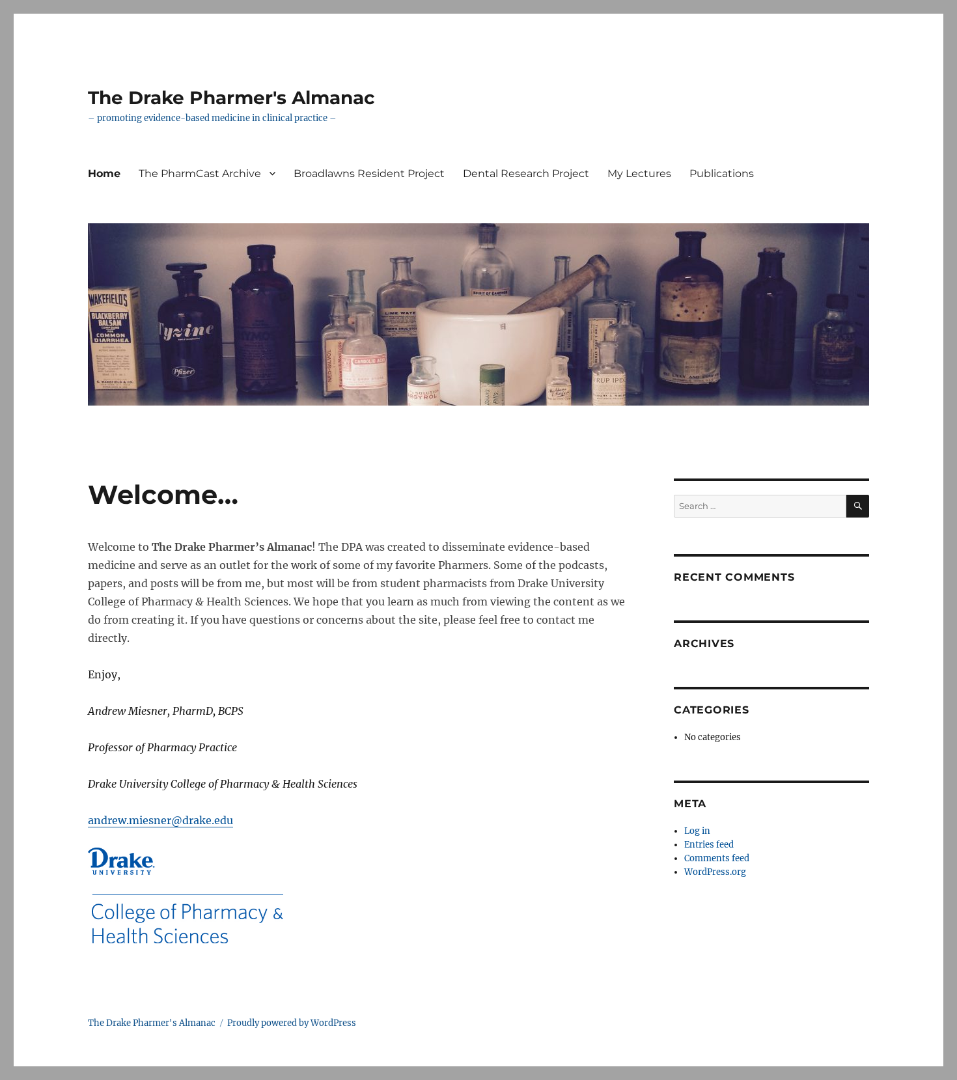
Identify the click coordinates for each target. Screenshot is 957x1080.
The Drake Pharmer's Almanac (231, 98)
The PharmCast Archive (200, 173)
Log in (697, 831)
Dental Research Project (526, 173)
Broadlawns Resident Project (369, 173)
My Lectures (639, 173)
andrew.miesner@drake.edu (160, 820)
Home (104, 173)
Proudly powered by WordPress (291, 1023)
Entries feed (709, 844)
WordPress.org (715, 872)
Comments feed (716, 858)
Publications (721, 173)
